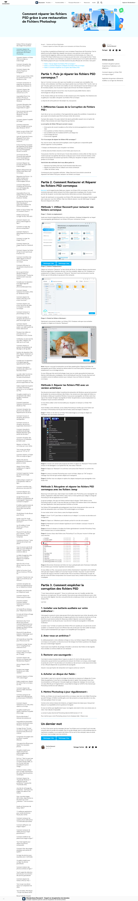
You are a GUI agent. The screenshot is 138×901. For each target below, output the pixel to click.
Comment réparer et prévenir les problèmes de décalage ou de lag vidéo (24, 347)
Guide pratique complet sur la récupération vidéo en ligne (25, 481)
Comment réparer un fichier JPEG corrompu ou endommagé (25, 59)
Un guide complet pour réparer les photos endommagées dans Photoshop (23, 752)
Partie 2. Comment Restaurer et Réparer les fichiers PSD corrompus (64, 65)
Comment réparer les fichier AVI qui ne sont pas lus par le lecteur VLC (25, 252)
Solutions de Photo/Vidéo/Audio (55, 44)
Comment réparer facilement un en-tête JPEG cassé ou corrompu (25, 704)
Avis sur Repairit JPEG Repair (23, 665)
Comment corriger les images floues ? (23, 239)
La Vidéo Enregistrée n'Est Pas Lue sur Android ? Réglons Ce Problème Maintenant (24, 558)
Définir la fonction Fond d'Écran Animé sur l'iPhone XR (24, 572)
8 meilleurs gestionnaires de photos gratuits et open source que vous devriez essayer (25, 507)
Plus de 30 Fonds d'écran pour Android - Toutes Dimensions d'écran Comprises (24, 534)
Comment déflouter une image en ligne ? (24, 825)
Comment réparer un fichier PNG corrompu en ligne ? (25, 455)
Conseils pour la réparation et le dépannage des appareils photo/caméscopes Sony (24, 284)
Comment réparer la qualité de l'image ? (25, 120)
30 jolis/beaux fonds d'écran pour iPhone (25, 514)
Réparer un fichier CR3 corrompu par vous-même (24, 445)
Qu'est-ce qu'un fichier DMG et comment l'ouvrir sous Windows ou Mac (25, 77)
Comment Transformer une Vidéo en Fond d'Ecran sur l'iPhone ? (25, 578)
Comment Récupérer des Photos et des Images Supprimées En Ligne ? (24, 106)
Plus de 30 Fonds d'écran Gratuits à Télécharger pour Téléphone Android (25, 634)
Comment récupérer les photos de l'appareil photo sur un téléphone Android (24, 585)
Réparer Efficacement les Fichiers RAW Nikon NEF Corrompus (24, 171)
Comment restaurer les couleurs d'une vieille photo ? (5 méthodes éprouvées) (25, 819)
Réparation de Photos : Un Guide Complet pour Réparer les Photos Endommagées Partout (24, 179)
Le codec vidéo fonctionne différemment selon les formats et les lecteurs (24, 375)
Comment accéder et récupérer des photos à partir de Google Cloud (23, 318)
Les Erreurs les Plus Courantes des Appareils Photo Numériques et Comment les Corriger (24, 157)
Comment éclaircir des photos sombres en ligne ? (24, 868)
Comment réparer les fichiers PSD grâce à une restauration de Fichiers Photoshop (24, 51)
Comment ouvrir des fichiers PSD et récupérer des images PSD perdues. (24, 44)
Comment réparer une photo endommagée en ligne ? (24, 221)
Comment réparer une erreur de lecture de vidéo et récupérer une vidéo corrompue (24, 306)
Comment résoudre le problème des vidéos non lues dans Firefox (24, 369)
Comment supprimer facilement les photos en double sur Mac (24, 404)
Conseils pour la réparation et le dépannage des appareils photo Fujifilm (24, 362)
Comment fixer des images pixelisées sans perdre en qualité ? (24, 850)
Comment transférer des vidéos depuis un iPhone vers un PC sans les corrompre (24, 259)
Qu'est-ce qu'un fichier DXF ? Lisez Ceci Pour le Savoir (25, 132)
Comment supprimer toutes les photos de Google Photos (25, 474)
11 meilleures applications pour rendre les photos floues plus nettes (24, 813)
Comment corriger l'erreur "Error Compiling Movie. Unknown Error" (24, 646)
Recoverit (44, 190)
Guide (94, 2)
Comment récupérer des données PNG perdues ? (24, 65)
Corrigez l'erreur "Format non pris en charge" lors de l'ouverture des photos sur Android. (24, 731)
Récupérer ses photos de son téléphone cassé (24, 591)
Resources (87, 2)
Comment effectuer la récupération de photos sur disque (25, 267)
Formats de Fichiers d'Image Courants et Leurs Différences (25, 615)
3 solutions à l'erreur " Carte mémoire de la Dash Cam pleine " (25, 542)
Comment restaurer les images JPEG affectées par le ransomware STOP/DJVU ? (25, 697)
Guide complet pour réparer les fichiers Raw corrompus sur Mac (25, 683)
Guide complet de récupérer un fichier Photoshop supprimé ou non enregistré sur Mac (25, 388)
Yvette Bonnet (50, 746)
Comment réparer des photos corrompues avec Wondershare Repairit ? (24, 659)
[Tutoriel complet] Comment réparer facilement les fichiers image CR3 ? (23, 603)
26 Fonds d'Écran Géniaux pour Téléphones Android (24, 609)
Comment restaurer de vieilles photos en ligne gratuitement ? (23, 831)
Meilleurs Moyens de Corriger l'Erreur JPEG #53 (24, 215)
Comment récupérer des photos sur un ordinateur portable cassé (24, 439)
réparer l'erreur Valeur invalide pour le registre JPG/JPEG (23, 468)
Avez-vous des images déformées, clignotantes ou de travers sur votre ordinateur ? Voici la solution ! (25, 800)
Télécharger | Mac (63, 263)
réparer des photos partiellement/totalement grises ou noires (24, 461)
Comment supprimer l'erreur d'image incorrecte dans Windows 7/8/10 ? (24, 126)
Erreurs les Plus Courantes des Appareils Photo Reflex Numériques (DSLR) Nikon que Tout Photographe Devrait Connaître (24, 148)
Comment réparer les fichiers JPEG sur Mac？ (24, 879)
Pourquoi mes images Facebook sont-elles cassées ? (23, 671)
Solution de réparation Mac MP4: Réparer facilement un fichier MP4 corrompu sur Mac (25, 355)
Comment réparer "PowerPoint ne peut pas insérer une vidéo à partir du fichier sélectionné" (25, 326)
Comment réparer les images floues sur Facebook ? (25, 245)
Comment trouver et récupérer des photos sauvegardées (23, 417)
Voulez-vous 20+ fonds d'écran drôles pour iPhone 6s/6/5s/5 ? (24, 520)
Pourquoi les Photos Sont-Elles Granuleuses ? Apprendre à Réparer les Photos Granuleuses (24, 204)
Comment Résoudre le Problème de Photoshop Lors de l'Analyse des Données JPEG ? (24, 187)
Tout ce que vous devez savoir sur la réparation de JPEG (24, 885)
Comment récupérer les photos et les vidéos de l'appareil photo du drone (24, 410)
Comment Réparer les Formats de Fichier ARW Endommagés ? (24, 164)
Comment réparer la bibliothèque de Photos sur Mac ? (25, 233)
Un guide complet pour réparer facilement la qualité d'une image (25, 711)
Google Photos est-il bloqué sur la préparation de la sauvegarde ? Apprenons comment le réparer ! (25, 499)
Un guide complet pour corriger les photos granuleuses (23, 862)
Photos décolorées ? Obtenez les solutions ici (24, 717)
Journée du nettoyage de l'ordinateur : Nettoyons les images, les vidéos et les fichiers (25, 790)
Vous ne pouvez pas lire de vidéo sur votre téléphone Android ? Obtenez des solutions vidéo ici (24, 549)
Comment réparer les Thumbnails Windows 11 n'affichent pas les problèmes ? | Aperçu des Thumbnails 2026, (24, 781)
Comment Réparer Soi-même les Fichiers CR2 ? (24, 492)
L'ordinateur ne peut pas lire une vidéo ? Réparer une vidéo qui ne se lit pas (25, 340)
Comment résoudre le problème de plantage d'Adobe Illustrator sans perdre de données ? (24, 432)
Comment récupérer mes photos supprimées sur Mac (25, 381)
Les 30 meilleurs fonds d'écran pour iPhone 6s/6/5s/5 (23, 527)
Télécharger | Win (48, 263)
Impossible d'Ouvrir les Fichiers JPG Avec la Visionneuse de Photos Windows (23, 98)
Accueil (43, 44)
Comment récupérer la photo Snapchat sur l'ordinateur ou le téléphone (111, 66)
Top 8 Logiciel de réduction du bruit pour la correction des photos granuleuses (24, 874)
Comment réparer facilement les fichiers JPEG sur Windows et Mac (25, 292)
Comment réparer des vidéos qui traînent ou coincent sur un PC (23, 91)
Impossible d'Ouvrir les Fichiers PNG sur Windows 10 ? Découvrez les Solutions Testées (24, 195)
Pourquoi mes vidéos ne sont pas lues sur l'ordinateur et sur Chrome (24, 333)
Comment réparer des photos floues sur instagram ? (23, 71)
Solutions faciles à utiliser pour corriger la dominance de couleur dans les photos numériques (25, 772)
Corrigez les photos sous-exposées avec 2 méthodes (25, 856)
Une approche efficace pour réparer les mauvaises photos (25, 745)
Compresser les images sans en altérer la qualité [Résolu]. (25, 738)
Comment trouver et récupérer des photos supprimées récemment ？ (24, 424)
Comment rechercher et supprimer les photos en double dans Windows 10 (24, 84)
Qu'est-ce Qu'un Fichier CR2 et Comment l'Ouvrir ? (25, 210)
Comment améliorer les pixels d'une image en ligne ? (25, 837)
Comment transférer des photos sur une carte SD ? (24, 487)
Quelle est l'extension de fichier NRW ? (24, 807)
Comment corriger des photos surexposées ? (23, 227)
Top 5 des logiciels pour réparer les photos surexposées (23, 843)
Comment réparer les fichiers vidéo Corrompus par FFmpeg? (24, 652)
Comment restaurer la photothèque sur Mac (23, 312)
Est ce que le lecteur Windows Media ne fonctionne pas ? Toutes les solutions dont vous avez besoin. (25, 275)
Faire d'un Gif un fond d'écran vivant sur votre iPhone (23, 565)
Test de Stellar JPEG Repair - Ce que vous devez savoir (25, 891)
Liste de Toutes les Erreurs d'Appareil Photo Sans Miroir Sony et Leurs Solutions (24, 139)
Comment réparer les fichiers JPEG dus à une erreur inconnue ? (23, 298)
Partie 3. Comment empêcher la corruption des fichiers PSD (62, 67)
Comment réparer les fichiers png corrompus (23, 596)
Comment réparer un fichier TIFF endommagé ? (25, 677)
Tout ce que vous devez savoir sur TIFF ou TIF (23, 450)
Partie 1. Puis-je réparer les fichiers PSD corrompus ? (59, 64)
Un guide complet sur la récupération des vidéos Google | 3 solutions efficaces (24, 396)
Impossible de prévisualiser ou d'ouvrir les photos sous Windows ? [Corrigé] (25, 723)
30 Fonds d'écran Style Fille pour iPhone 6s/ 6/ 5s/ (24, 640)
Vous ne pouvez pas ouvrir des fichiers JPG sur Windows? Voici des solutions (24, 113)
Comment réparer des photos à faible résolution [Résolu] (24, 689)
